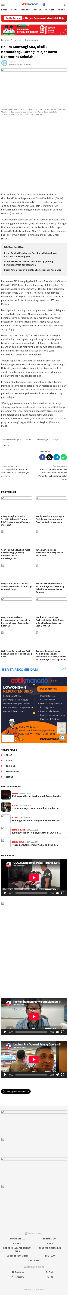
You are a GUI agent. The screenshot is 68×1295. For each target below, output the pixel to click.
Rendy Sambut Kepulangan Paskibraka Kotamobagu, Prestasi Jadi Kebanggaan (50, 519)
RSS (51, 1277)
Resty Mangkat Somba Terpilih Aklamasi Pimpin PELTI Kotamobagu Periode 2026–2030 (15, 520)
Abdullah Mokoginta (12, 439)
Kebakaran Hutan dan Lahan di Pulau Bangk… (37, 796)
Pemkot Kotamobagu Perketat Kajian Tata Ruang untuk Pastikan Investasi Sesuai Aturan (50, 621)
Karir (50, 1243)
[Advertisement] (34, 156)
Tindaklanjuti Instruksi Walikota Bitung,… (35, 844)
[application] (34, 877)
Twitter (52, 1272)
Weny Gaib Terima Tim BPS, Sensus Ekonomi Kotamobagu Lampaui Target (16, 586)
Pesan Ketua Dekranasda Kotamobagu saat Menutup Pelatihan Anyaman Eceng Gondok (50, 587)
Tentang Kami (50, 1238)
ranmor (6, 445)
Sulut (9, 755)
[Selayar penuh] (62, 893)
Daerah (15, 793)
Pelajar (55, 439)
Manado (10, 760)
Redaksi (17, 1243)
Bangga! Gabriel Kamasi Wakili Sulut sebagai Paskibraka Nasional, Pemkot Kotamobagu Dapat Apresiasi (51, 655)
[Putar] (5, 893)
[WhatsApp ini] (64, 457)
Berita (15, 842)
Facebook (19, 1272)
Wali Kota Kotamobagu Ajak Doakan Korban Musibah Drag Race (16, 653)
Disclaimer (33, 1260)
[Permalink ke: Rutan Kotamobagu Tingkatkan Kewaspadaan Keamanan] (51, 539)
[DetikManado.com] (34, 4)
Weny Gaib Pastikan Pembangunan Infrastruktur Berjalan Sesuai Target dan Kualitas (16, 621)
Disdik (28, 439)
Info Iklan (50, 1255)
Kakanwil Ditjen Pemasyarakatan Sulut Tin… (36, 832)
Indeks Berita (17, 1238)
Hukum (15, 805)
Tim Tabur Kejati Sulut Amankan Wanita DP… (36, 808)
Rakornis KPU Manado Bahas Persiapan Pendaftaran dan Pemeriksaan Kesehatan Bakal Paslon (52, 472)
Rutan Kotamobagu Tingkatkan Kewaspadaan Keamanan (33, 270)
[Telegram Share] (56, 457)
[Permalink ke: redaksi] (4, 62)
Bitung (9, 777)
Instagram (19, 1277)
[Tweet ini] (49, 457)
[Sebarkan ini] (42, 457)
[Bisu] (57, 893)
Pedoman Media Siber (50, 1248)
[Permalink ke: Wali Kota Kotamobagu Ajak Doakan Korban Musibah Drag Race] (16, 640)
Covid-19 (10, 766)
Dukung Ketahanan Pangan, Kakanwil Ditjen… (37, 820)
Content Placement (17, 1255)
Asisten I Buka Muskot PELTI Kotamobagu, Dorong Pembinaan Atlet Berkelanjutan (15, 554)
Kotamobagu (42, 439)
